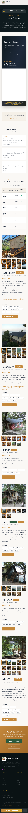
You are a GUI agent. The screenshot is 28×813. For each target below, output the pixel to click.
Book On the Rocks (9, 316)
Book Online (14, 741)
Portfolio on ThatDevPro (16, 805)
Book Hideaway (8, 628)
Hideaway (4, 782)
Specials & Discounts (21, 778)
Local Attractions (20, 776)
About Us (19, 782)
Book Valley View (9, 719)
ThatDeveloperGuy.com (8, 805)
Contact (18, 784)
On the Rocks (5, 775)
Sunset (3, 780)
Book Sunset (8, 554)
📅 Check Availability (12, 810)
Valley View (4, 784)
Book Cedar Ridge (9, 404)
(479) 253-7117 (9, 63)
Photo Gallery (20, 775)
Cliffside (3, 778)
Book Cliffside (8, 477)
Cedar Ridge (4, 776)
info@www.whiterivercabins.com (9, 792)
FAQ (18, 780)
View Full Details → (7, 278)
